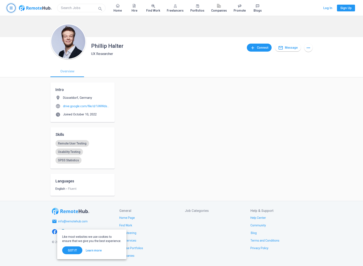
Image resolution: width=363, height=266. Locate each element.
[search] (81, 8)
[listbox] (82, 151)
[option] (72, 143)
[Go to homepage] (35, 8)
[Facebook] (54, 231)
